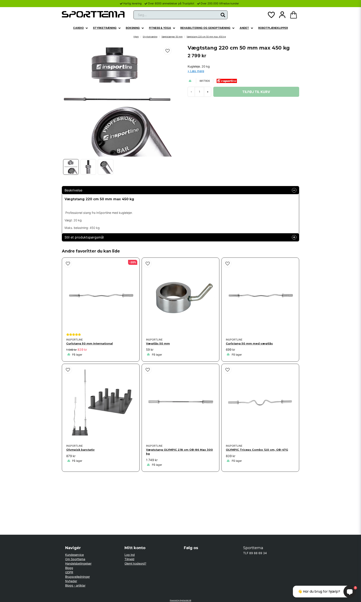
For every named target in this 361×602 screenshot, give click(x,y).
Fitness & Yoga (160, 27)
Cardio (78, 27)
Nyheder (71, 581)
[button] (223, 15)
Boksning (133, 27)
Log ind (130, 554)
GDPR (69, 572)
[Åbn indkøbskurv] (293, 15)
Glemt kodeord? (135, 563)
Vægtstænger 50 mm (172, 36)
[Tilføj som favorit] (271, 15)
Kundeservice (74, 554)
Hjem (136, 36)
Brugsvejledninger (77, 576)
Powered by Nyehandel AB (180, 600)
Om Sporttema (75, 559)
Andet (244, 27)
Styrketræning (105, 27)
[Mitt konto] (282, 15)
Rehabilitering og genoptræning (205, 27)
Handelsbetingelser (78, 563)
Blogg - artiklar (75, 585)
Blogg (69, 568)
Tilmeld (129, 559)
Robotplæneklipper (273, 27)
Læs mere (197, 71)
